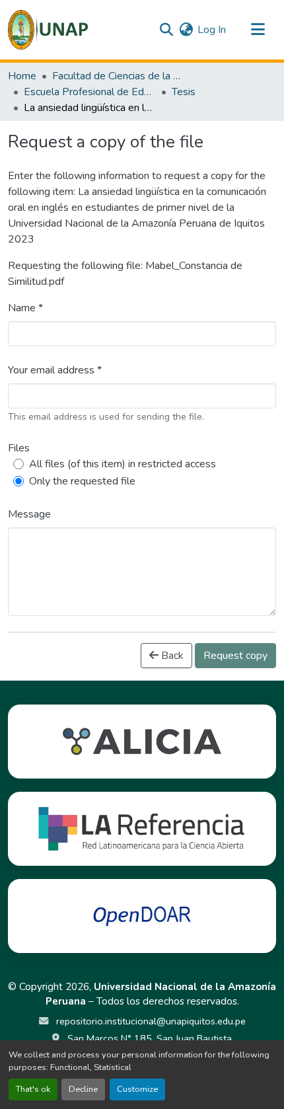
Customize (137, 1089)
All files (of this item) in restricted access (122, 464)
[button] (48, 30)
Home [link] (22, 76)
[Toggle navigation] (257, 29)
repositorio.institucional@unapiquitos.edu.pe (149, 1021)
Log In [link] (211, 29)
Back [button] (171, 655)
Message (29, 514)
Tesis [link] (183, 92)
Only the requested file (82, 481)
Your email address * (55, 370)
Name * (25, 308)
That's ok (33, 1089)
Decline (83, 1089)
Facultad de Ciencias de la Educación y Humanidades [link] (118, 76)
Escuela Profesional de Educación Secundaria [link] (90, 92)
